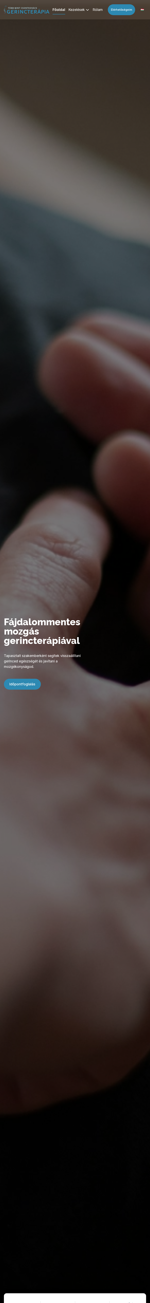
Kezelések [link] (76, 10)
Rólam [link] (98, 10)
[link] (26, 10)
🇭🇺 (142, 9)
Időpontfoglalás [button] (22, 684)
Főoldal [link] (59, 10)
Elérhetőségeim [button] (121, 9)
